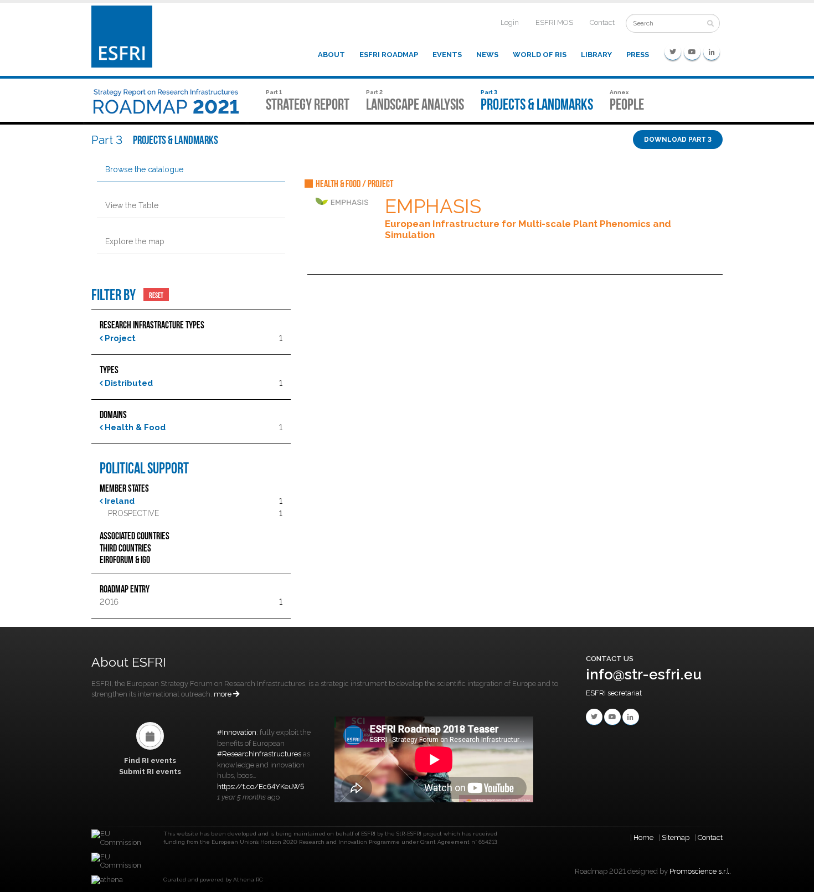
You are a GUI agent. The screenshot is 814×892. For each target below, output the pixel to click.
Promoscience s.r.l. (700, 871)
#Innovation (236, 732)
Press (637, 54)
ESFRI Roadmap (388, 54)
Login (510, 22)
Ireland (118, 501)
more (223, 694)
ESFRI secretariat (614, 693)
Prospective (133, 513)
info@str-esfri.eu (644, 674)
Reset (156, 294)
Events (447, 54)
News (487, 54)
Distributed (127, 383)
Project (119, 338)
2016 (109, 602)
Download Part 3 (678, 139)
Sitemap (675, 837)
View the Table (131, 205)
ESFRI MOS (554, 22)
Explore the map (134, 241)
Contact (602, 22)
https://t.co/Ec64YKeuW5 (260, 786)
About (331, 54)
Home (643, 837)
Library (596, 54)
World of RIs (539, 54)
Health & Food (134, 427)
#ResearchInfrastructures (259, 754)
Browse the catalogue (144, 169)
